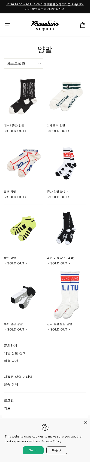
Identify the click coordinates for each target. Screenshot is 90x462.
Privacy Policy (51, 441)
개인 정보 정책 (15, 353)
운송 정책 (11, 384)
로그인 (9, 400)
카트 (7, 408)
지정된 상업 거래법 (18, 377)
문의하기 (10, 345)
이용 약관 (11, 361)
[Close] (86, 422)
